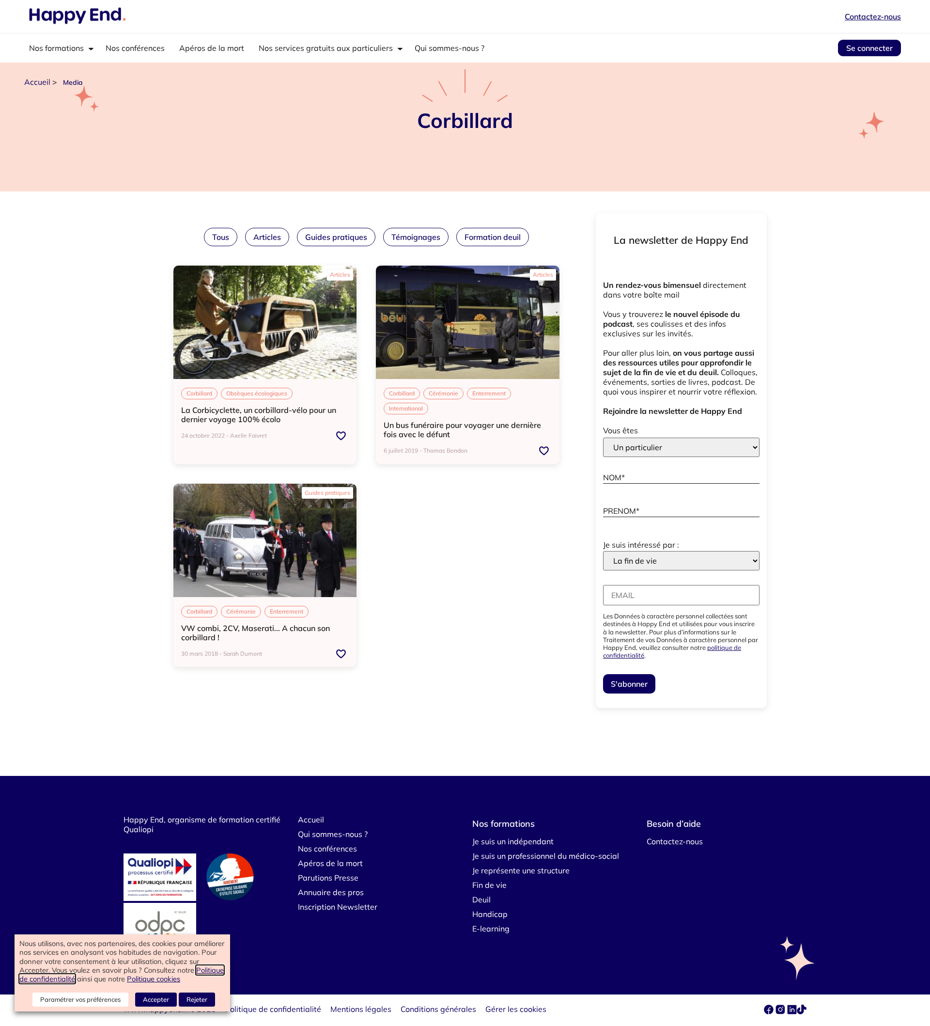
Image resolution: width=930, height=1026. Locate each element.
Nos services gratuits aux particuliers (326, 48)
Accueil (37, 82)
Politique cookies (153, 978)
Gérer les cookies (515, 1009)
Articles (267, 237)
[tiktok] (801, 1011)
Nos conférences (135, 48)
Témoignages (415, 237)
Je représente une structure (521, 870)
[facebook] (769, 1011)
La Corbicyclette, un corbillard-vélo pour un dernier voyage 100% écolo (258, 414)
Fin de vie (489, 885)
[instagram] (781, 1011)
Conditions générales (438, 1009)
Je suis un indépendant (513, 841)
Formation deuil (493, 237)
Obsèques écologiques (256, 393)
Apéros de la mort (211, 48)
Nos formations (56, 48)
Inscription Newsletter (337, 907)
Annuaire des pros (331, 892)
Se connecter (869, 48)
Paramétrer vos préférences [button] (80, 999)
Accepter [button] (156, 999)
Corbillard (199, 393)
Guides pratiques (336, 237)
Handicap (490, 914)
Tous (220, 237)
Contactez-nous (873, 16)
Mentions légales (360, 1009)
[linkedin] (792, 1011)
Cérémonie (443, 393)
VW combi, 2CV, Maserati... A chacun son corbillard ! (255, 632)
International (406, 408)
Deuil (481, 899)
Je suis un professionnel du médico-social (545, 856)
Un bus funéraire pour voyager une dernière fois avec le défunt (462, 429)
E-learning (491, 928)
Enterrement (489, 393)
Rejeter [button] (196, 999)
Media (73, 82)
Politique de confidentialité (273, 1009)
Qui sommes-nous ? (449, 48)
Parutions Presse (328, 878)
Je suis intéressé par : (641, 545)
